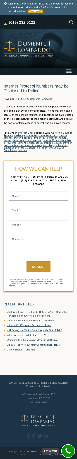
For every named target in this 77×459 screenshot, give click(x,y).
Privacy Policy (46, 454)
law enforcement (16, 142)
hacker (7, 140)
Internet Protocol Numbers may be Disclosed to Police (36, 88)
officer (30, 142)
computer (32, 135)
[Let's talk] (68, 451)
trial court (42, 147)
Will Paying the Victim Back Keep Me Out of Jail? (34, 330)
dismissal (27, 137)
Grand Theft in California (21, 349)
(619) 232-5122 (30, 180)
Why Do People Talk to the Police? (26, 335)
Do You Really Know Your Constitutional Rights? (34, 344)
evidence (39, 137)
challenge (19, 135)
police (38, 142)
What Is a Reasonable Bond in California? (30, 320)
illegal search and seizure (27, 140)
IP (5, 142)
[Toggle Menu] (69, 71)
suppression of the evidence (19, 147)
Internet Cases (26, 132)
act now (34, 11)
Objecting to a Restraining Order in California (32, 339)
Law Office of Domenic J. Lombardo (29, 48)
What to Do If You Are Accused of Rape (29, 325)
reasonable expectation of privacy (23, 145)
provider (67, 142)
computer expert (47, 135)
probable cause (52, 142)
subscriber (61, 145)
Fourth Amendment (56, 137)
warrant (22, 150)
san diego (48, 145)
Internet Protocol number (57, 140)
